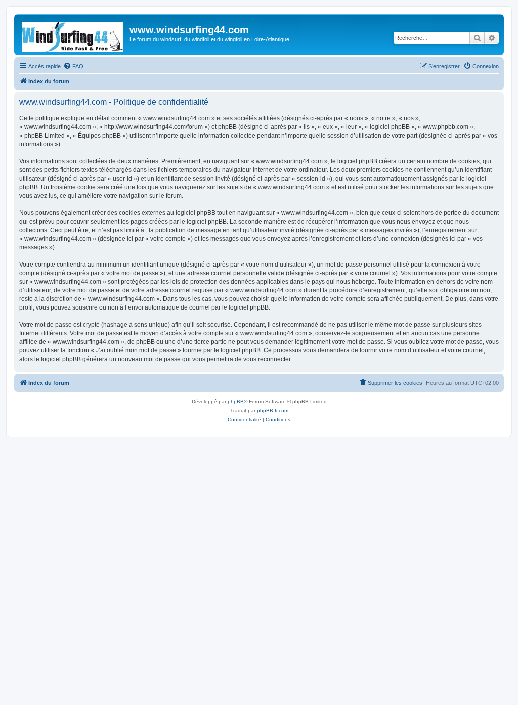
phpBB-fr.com (272, 410)
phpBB (236, 401)
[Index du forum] (73, 35)
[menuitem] (73, 66)
